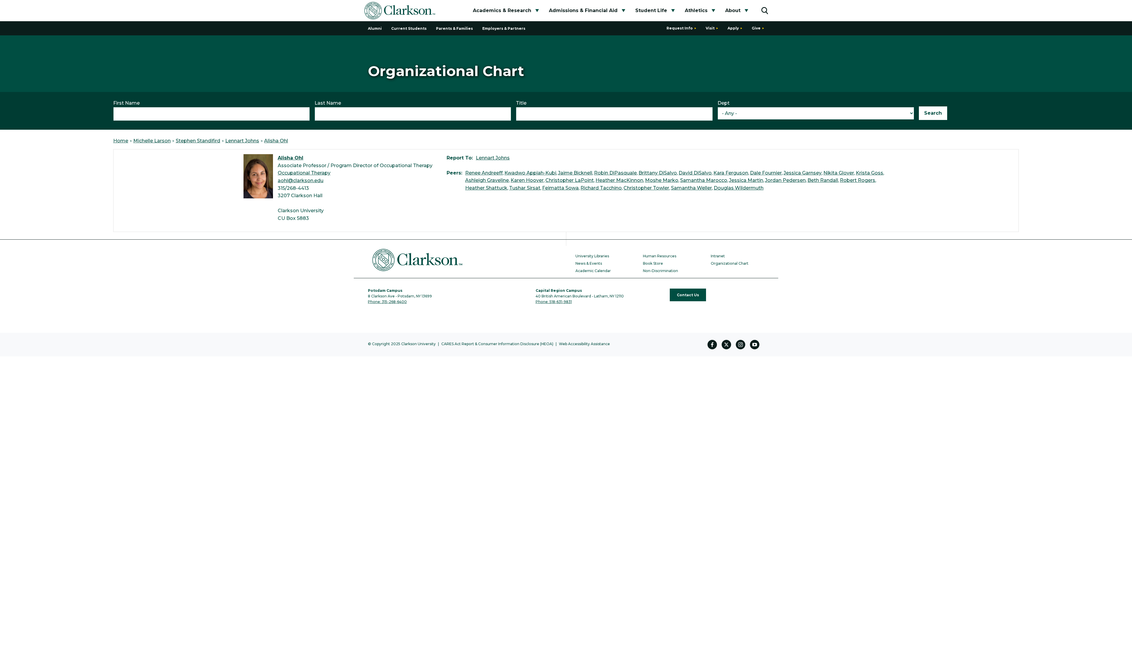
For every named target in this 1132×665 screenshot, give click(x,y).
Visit (710, 28)
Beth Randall (822, 180)
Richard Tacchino (601, 188)
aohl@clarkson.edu (300, 180)
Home (120, 141)
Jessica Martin (746, 180)
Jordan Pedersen (785, 180)
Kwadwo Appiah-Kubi (530, 173)
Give (756, 28)
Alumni (375, 28)
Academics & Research (502, 10)
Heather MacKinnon (619, 180)
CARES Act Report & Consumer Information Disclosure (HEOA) (497, 344)
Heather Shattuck (486, 188)
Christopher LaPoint (569, 180)
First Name (126, 103)
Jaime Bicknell (575, 173)
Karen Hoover (527, 180)
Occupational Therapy (304, 173)
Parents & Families (454, 28)
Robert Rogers (857, 180)
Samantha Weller (691, 188)
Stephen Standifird (198, 141)
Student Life (651, 10)
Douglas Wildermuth (739, 188)
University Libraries (592, 256)
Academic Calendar (593, 271)
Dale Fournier (766, 173)
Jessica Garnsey (803, 173)
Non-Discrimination (660, 271)
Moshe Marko (661, 180)
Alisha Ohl (276, 141)
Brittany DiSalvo (658, 173)
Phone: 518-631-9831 (554, 301)
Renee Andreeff (484, 173)
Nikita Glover (838, 173)
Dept (724, 103)
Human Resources (659, 256)
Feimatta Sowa (560, 188)
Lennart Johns (242, 141)
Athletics (696, 10)
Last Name (328, 103)
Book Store (653, 263)
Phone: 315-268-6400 (387, 301)
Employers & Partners (503, 28)
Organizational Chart (729, 263)
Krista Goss (869, 173)
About (733, 10)
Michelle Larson (152, 141)
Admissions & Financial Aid (583, 10)
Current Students (409, 28)
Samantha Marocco (703, 180)
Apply (733, 28)
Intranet (718, 256)
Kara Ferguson (730, 173)
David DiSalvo (695, 173)
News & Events (588, 263)
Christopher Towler (646, 188)
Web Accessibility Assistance (584, 344)
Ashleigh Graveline (487, 180)
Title (521, 103)
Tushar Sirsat (524, 188)
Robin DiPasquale (615, 173)
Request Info (680, 28)
